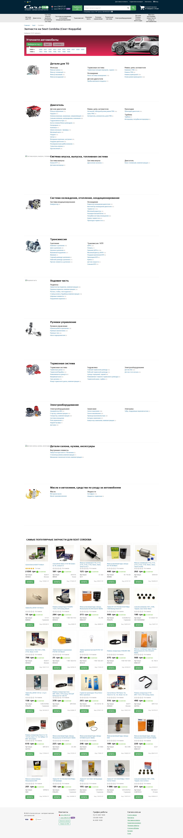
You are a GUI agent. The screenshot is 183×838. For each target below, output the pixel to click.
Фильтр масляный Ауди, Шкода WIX (117, 737)
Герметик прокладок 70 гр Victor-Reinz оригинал (91, 694)
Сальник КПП (91, 264)
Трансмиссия (58, 239)
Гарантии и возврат (134, 823)
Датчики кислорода (57, 165)
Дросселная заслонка (94, 163)
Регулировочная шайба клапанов (61, 144)
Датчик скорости (93, 262)
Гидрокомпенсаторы (57, 120)
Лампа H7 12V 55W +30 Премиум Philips (91, 780)
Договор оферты (133, 825)
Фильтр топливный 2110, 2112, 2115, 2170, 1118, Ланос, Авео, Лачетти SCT (90, 564)
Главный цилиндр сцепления (60, 257)
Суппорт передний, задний (96, 374)
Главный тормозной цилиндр (97, 370)
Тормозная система (62, 363)
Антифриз (91, 494)
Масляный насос (55, 132)
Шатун (52, 137)
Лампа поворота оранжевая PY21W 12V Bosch (62, 651)
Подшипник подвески (57, 298)
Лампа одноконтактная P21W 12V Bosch (91, 651)
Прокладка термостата (95, 220)
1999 (68, 51)
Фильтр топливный (56, 72)
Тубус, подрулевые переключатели (137, 411)
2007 (73, 49)
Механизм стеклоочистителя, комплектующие (66, 457)
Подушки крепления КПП (95, 255)
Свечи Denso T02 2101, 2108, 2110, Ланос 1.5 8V (35, 651)
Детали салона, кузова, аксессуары (72, 446)
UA (30, 1)
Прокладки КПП (92, 257)
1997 (59, 51)
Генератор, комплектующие (60, 416)
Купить (30, 582)
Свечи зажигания (93, 411)
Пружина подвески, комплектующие (62, 289)
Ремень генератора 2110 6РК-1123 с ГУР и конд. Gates (144, 694)
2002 (50, 49)
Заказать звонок (65, 821)
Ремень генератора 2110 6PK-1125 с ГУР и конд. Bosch (63, 608)
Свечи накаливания (94, 413)
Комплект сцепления (57, 245)
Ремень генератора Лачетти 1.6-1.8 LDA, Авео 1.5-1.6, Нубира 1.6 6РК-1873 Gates (36, 737)
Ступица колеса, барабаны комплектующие (65, 294)
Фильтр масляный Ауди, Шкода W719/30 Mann (117, 564)
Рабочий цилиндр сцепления (60, 259)
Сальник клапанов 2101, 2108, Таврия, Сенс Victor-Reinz (144, 608)
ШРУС (89, 245)
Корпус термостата (94, 218)
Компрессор (54, 204)
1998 (64, 51)
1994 (45, 51)
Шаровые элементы (57, 296)
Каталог (130, 831)
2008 (78, 49)
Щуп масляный (55, 148)
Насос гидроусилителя (57, 335)
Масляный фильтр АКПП (95, 252)
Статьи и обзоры (133, 828)
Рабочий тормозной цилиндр (97, 372)
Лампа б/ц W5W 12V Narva (34, 608)
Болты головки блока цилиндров (61, 123)
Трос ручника (55, 379)
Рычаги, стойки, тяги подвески (60, 291)
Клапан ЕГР (54, 163)
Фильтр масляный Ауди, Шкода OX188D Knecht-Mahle (90, 737)
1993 (40, 51)
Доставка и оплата (121, 1)
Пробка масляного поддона (96, 81)
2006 (68, 49)
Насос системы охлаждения (96, 75)
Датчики (53, 425)
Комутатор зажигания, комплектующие (100, 420)
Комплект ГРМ (130, 70)
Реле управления (56, 420)
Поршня (53, 113)
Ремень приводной (131, 74)
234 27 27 (60, 6)
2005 (64, 49)
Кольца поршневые (57, 111)
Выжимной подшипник (58, 252)
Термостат (91, 209)
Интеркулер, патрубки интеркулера (137, 119)
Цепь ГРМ (90, 113)
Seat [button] (47, 44)
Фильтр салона (55, 70)
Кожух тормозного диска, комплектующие (64, 381)
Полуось (90, 248)
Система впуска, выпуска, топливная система (79, 156)
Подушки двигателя (57, 141)
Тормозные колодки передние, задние (100, 70)
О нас (129, 833)
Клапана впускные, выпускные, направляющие (66, 116)
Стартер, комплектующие (59, 413)
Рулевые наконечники (58, 330)
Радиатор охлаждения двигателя (98, 204)
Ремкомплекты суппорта (58, 374)
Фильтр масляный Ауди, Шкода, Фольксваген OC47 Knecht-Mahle (145, 737)
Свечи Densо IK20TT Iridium (34, 564)
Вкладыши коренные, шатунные (61, 139)
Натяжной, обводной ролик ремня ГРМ (100, 111)
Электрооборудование (64, 404)
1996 (54, 51)
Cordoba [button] (58, 44)
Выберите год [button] (34, 44)
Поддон (53, 134)
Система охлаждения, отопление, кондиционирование (84, 197)
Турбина (128, 117)
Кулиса (89, 259)
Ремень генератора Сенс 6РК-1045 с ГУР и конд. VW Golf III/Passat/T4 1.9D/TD (63, 693)
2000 (40, 49)
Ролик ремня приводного (133, 77)
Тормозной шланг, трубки (96, 379)
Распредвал (54, 125)
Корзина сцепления (57, 250)
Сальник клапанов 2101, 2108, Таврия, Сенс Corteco (144, 780)
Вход (156, 1)
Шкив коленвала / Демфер (59, 130)
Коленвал (53, 127)
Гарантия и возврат (136, 1)
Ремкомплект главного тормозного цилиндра (103, 377)
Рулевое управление (63, 322)
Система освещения (57, 418)
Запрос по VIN (64, 824)
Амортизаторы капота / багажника (62, 452)
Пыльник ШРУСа (92, 250)
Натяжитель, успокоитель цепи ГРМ (99, 116)
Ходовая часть (59, 280)
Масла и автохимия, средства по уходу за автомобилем (85, 487)
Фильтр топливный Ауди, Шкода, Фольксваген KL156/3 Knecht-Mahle (145, 651)
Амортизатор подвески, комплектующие (64, 287)
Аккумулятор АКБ (56, 411)
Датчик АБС (129, 370)
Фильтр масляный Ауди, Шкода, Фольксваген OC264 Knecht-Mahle (64, 737)
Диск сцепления (55, 248)
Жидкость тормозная (94, 496)
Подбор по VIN (77, 8)
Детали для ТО (59, 63)
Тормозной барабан (57, 372)
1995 (50, 51)
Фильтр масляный (56, 74)
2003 (54, 49)
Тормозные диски (56, 370)
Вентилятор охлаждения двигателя (99, 206)
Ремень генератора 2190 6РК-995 (118, 651)
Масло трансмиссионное (58, 496)
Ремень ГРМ (129, 72)
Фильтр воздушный (57, 77)
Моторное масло (56, 494)
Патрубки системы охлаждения (98, 216)
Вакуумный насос (56, 377)
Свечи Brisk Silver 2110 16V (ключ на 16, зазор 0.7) (64, 564)
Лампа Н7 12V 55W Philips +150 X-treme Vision (118, 780)
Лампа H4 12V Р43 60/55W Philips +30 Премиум (64, 780)
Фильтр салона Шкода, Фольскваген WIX (33, 780)
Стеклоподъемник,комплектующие (62, 455)
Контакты (148, 1)
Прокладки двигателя (132, 111)
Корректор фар (55, 422)
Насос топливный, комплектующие (136, 163)
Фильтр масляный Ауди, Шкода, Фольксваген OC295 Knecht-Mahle (91, 608)
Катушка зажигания (94, 418)
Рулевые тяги (54, 333)
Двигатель (57, 105)
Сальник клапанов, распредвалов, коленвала (65, 118)
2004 (59, 49)
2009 (82, 49)
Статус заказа (132, 815)
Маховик (53, 255)
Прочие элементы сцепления (60, 262)
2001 (45, 49)
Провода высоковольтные (96, 416)
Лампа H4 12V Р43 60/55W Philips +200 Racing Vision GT (118, 608)
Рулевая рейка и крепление (59, 328)
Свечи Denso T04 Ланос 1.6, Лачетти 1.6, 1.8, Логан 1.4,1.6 (117, 694)
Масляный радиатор (94, 211)
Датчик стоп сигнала (132, 372)
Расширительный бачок (95, 213)
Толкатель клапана (56, 146)
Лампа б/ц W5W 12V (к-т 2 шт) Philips (35, 694)
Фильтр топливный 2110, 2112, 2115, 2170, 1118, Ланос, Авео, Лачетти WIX (144, 564)
